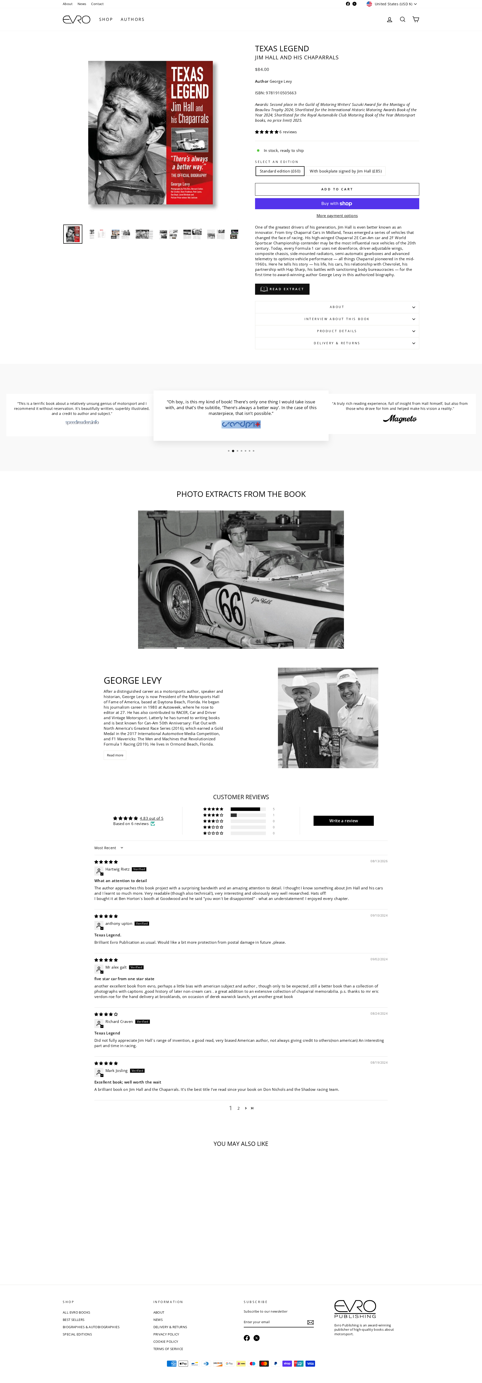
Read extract (286, 289)
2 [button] (238, 1108)
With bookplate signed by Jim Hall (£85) (346, 171)
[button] (267, 131)
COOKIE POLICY (165, 1341)
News (82, 4)
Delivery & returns (337, 343)
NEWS (158, 1319)
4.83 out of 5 (151, 818)
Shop (106, 19)
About (68, 4)
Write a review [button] (343, 821)
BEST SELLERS (74, 1319)
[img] (106, 861)
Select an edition (276, 162)
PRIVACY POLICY (166, 1334)
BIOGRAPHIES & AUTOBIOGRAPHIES (91, 1327)
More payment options (337, 215)
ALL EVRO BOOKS (76, 1312)
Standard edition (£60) (280, 171)
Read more (115, 755)
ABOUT (158, 1312)
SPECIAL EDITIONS (77, 1334)
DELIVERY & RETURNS (170, 1327)
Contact (97, 4)
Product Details (337, 331)
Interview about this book (337, 319)
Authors (133, 19)
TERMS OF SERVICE (168, 1349)
